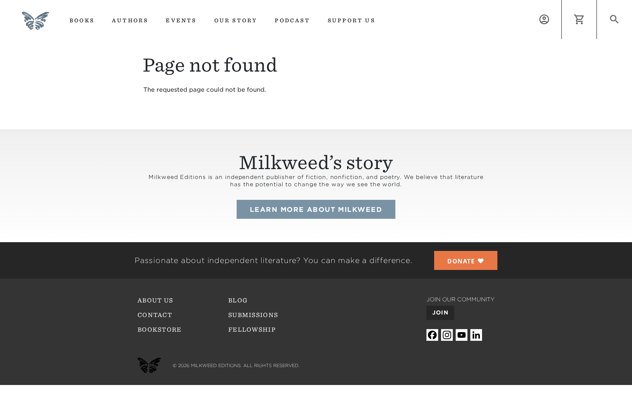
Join (440, 312)
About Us (155, 300)
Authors (130, 20)
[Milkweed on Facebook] (432, 335)
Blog (238, 300)
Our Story (235, 20)
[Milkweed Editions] (35, 25)
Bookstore (160, 329)
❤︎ (465, 260)
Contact (155, 315)
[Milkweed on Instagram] (447, 335)
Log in (561, 4)
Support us (351, 20)
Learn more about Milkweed (316, 209)
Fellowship (252, 329)
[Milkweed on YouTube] (461, 335)
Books (81, 20)
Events (181, 20)
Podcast (292, 20)
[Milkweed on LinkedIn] (476, 335)
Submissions (253, 315)
